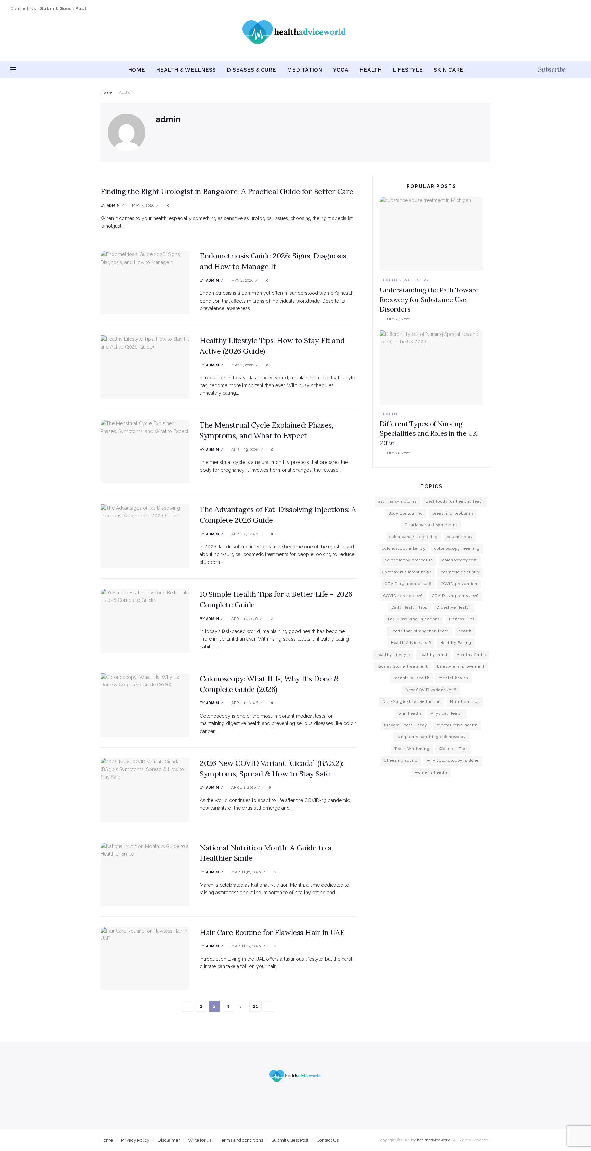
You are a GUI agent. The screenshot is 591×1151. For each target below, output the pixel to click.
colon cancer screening (413, 537)
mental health (453, 678)
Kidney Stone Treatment (402, 666)
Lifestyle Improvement (461, 666)
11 (255, 1006)
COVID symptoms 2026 (455, 596)
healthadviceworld (434, 1140)
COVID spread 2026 (403, 596)
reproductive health (457, 725)
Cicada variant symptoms (431, 525)
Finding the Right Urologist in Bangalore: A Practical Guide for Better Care (227, 191)
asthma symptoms (397, 501)
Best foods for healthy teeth (455, 501)
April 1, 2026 (243, 787)
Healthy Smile (471, 655)
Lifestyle (408, 69)
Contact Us (23, 8)
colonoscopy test (459, 560)
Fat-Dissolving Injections (414, 619)
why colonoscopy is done (453, 760)
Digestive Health (453, 607)
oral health (410, 713)
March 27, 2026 (245, 946)
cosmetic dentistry (460, 572)
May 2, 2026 (241, 365)
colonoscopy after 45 (403, 548)
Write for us (199, 1140)
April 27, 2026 (244, 534)
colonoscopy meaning (457, 548)
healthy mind (433, 655)
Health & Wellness (186, 69)
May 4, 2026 (241, 280)
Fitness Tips (461, 619)
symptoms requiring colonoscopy (431, 737)
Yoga (341, 69)
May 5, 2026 (142, 205)
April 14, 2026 (244, 703)
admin (113, 205)
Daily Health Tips (409, 607)
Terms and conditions (241, 1140)
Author (125, 92)
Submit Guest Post (289, 1140)
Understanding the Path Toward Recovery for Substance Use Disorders (429, 299)
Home (136, 69)
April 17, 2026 (244, 619)
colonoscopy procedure (409, 560)
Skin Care (448, 69)
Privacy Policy (135, 1140)
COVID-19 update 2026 (408, 584)
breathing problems (453, 513)
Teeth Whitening (412, 749)
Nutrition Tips (465, 701)
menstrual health (412, 678)
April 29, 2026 (244, 449)
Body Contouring (405, 513)
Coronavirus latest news (407, 572)
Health (370, 69)
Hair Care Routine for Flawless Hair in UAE (272, 932)
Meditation (304, 69)
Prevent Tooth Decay (405, 725)
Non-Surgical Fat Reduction (411, 701)
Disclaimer (169, 1140)
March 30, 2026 (245, 872)
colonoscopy (460, 537)
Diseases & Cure (251, 69)
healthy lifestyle (393, 655)
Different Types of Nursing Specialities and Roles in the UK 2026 (428, 433)
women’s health (431, 772)
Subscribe (552, 69)
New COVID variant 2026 (431, 690)
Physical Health (447, 713)
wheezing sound (400, 760)
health (465, 631)
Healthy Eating (455, 643)
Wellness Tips (453, 749)
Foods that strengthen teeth (419, 631)
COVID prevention (459, 584)
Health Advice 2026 (411, 643)
